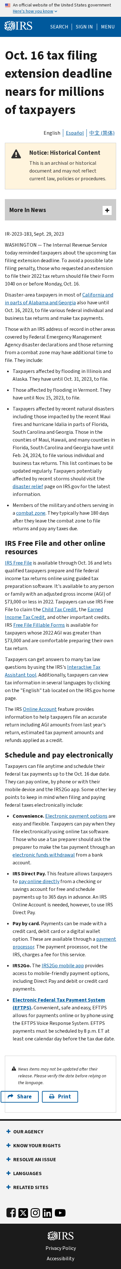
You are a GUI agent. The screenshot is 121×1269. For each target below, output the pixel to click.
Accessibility (60, 1258)
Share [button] (24, 1096)
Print (64, 1096)
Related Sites (30, 1187)
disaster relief (28, 486)
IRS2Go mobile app (63, 965)
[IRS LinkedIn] (47, 1211)
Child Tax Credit (59, 609)
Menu (108, 27)
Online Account (40, 709)
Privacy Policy (60, 1248)
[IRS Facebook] (11, 1211)
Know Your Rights (37, 1145)
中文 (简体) (102, 132)
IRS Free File (18, 562)
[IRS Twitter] (23, 1211)
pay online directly (39, 881)
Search (59, 27)
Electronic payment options (76, 816)
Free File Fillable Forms (39, 625)
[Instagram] (35, 1211)
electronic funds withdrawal (44, 854)
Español (75, 132)
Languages (27, 1173)
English (52, 132)
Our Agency (28, 1131)
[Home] (18, 25)
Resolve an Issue (34, 1159)
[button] (84, 27)
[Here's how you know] (60, 8)
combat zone (30, 513)
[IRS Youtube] (60, 1211)
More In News (27, 210)
